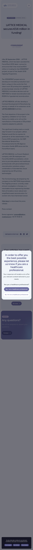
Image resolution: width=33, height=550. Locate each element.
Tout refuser (16, 545)
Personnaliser (25, 545)
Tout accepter (8, 545)
